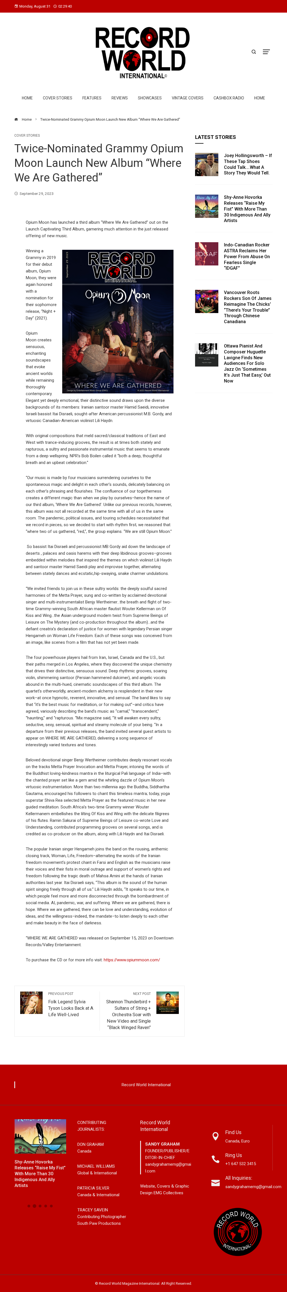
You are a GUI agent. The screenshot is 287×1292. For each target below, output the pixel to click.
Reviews (120, 98)
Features (91, 98)
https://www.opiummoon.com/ (132, 959)
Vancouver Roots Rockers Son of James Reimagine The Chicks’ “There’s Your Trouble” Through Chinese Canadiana (248, 307)
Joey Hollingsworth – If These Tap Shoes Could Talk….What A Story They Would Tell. (248, 164)
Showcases (150, 98)
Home (27, 98)
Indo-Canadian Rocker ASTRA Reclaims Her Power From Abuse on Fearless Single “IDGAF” (247, 256)
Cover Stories (57, 98)
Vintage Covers (187, 98)
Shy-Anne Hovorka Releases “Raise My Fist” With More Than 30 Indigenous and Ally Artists (247, 209)
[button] (28, 1206)
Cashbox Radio (229, 98)
